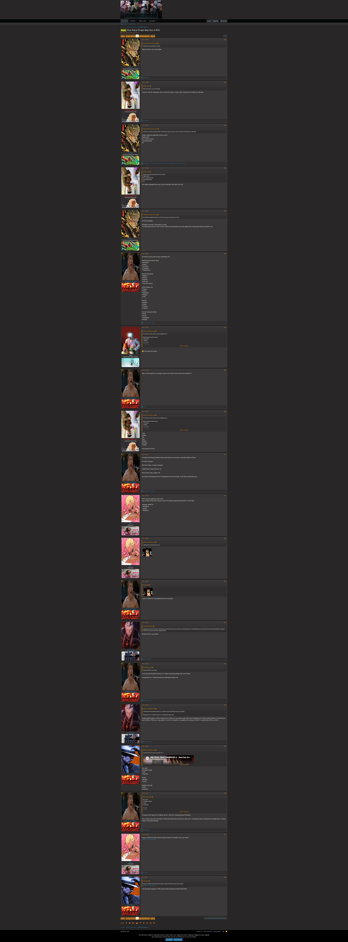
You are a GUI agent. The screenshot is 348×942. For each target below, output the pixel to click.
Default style (125, 931)
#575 (225, 663)
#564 (225, 168)
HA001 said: (146, 86)
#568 (225, 370)
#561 (225, 39)
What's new (142, 21)
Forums (124, 21)
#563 (225, 125)
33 (148, 36)
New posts (123, 24)
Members (152, 21)
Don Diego (130, 774)
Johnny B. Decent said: (149, 331)
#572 (225, 538)
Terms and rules (207, 931)
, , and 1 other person (164, 163)
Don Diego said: (147, 797)
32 (145, 36)
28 (134, 36)
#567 (225, 327)
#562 (225, 82)
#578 (225, 793)
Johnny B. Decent (130, 281)
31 (142, 36)
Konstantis (130, 650)
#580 (225, 877)
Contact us (199, 931)
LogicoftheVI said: (148, 626)
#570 (225, 454)
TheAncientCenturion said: (150, 43)
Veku (130, 523)
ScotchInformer (126, 33)
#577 (225, 746)
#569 (225, 411)
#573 (225, 581)
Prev (123, 36)
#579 (225, 834)
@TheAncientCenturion (149, 839)
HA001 (130, 67)
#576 (225, 705)
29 (137, 36)
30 (140, 36)
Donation (132, 21)
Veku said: (146, 585)
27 (131, 36)
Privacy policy (217, 931)
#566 (225, 253)
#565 (225, 211)
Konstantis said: (147, 667)
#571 (225, 495)
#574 (225, 622)
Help (223, 931)
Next (152, 36)
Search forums (131, 24)
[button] (137, 21)
